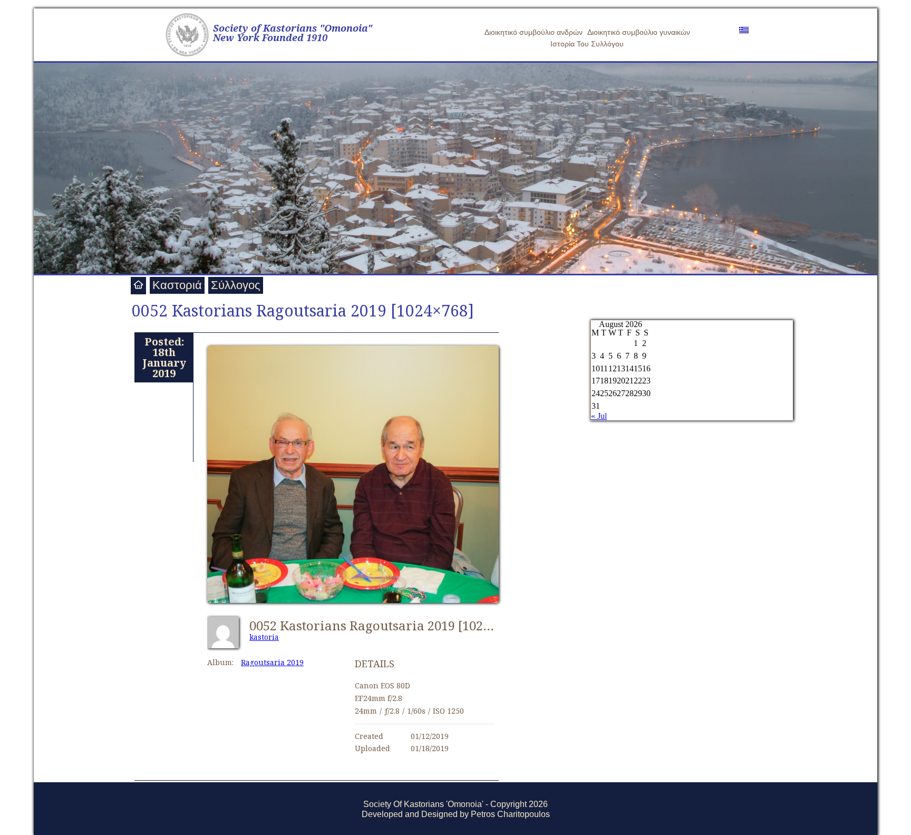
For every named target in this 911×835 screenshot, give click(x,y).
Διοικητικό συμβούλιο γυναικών (638, 32)
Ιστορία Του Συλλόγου (587, 44)
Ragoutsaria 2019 (272, 662)
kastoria (264, 637)
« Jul (599, 415)
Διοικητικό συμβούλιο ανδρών (533, 32)
